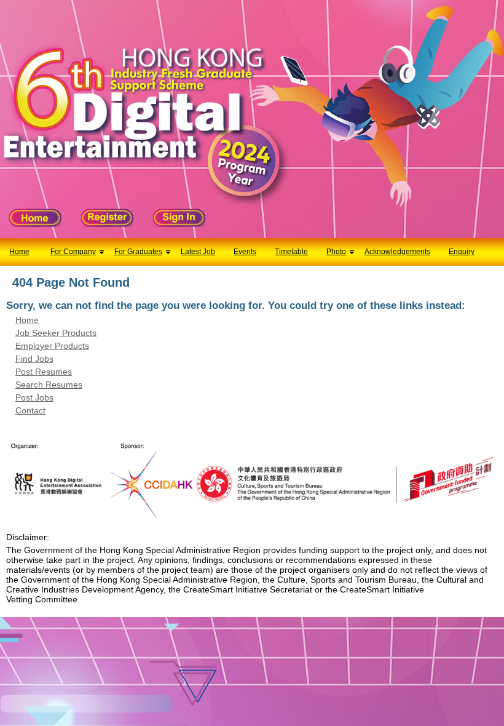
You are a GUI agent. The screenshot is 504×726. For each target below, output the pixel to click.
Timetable (291, 251)
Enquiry (461, 251)
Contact (30, 410)
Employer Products (52, 346)
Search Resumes (48, 384)
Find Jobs (34, 359)
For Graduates (138, 251)
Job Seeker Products (55, 333)
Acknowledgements (397, 251)
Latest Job (198, 251)
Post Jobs (34, 397)
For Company (73, 251)
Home (19, 251)
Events (245, 251)
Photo (336, 251)
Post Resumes (43, 372)
